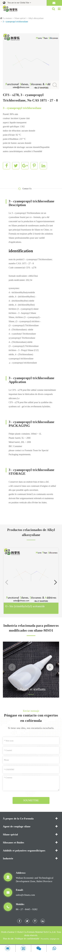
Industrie (8, 858)
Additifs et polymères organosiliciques (24, 850)
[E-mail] (7, 948)
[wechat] (39, 948)
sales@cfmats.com (25, 895)
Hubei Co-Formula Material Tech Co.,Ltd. (36, 932)
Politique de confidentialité (27, 938)
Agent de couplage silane (16, 826)
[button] (55, 582)
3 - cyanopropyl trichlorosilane (15, 22)
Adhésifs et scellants (31, 689)
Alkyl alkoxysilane (36, 18)
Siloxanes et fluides (13, 842)
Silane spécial (20, 18)
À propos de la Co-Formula (18, 818)
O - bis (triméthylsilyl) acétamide (25, 606)
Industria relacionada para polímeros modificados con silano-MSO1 (31, 628)
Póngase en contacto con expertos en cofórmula (31, 718)
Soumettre (31, 800)
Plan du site (8, 938)
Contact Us (26, 189)
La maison (7, 18)
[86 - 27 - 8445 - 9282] (23, 948)
